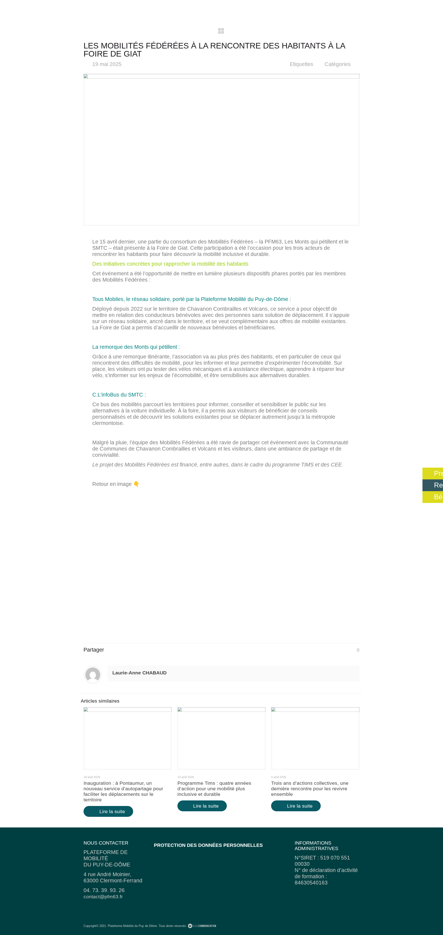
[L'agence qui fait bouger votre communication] (202, 926)
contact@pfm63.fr (103, 896)
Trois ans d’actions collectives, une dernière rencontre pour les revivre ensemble (309, 788)
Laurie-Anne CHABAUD (139, 672)
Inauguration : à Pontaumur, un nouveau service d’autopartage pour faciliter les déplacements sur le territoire (123, 791)
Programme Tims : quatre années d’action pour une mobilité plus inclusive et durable (214, 788)
